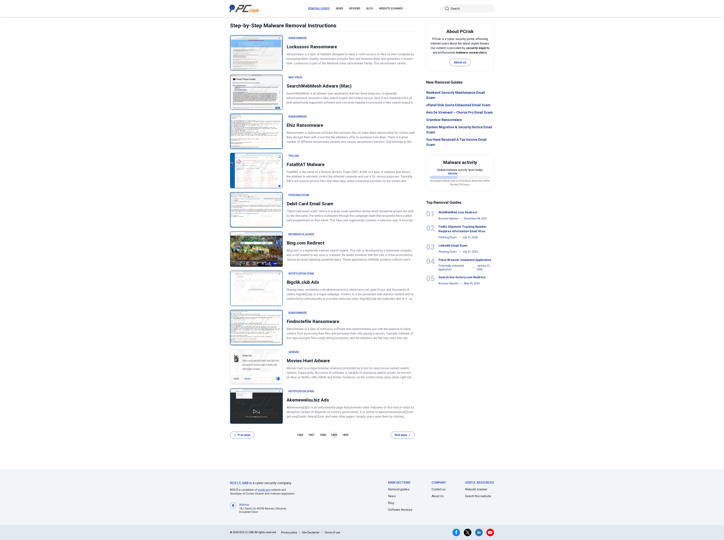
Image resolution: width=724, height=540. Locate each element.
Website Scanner (391, 8)
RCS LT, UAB (239, 483)
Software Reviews (400, 510)
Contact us (439, 489)
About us (460, 62)
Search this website (478, 496)
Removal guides (319, 8)
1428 (323, 434)
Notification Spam (301, 273)
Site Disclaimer (311, 532)
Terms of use (332, 532)
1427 (311, 434)
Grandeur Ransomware (444, 120)
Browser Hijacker (301, 234)
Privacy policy (289, 532)
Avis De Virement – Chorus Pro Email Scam (459, 112)
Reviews (354, 8)
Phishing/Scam (298, 195)
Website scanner (476, 489)
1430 (345, 434)
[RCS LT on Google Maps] (233, 508)
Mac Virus (295, 77)
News (339, 8)
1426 (300, 434)
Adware (293, 352)
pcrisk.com (264, 489)
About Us (438, 496)
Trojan (293, 155)
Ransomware (297, 38)
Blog (369, 8)
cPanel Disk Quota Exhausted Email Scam (458, 105)
